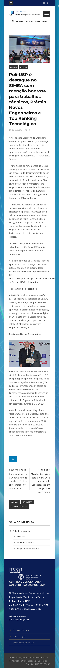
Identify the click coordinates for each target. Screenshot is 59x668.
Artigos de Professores (28, 548)
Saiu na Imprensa (25, 542)
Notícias (23, 67)
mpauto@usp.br (22, 619)
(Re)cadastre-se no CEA (23, 642)
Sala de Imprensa (21, 531)
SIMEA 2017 (27, 502)
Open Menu (11, 3)
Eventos (13, 67)
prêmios (14, 502)
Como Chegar (19, 636)
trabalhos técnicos (19, 506)
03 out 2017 (17, 130)
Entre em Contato (21, 630)
